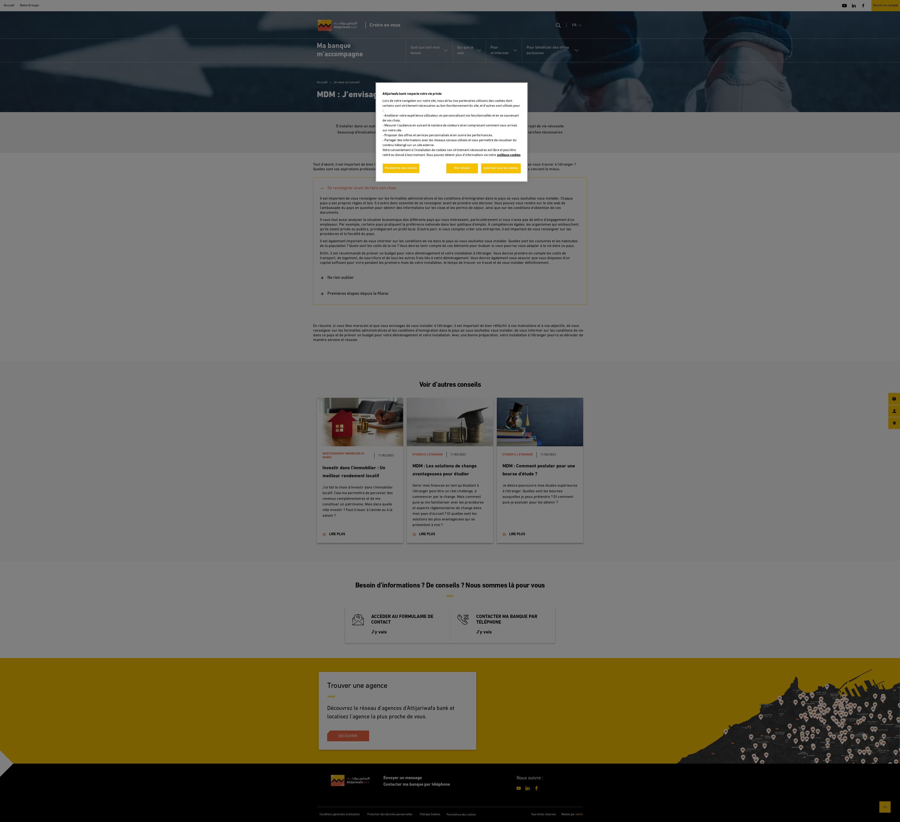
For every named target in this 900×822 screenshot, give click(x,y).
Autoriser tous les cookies (501, 168)
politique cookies (509, 155)
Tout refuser (462, 168)
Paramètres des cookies (401, 168)
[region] (451, 132)
